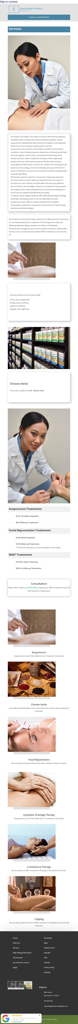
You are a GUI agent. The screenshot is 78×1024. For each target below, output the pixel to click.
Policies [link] (47, 962)
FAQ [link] (45, 958)
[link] (25, 9)
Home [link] (15, 938)
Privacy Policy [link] (49, 967)
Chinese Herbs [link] (39, 704)
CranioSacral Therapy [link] (39, 866)
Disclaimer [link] (48, 938)
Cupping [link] (39, 919)
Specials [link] (47, 953)
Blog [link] (45, 943)
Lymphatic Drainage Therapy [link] (39, 814)
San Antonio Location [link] (21, 962)
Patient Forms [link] (49, 948)
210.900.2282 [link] (31, 587)
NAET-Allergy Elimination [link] (22, 953)
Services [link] (16, 948)
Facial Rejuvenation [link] (39, 759)
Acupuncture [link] (39, 652)
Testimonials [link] (18, 958)
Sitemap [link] (47, 972)
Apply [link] (15, 967)
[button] (68, 9)
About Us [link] (16, 943)
